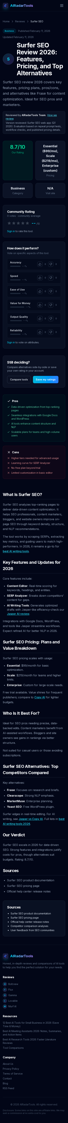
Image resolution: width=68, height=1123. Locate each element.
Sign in (11, 231)
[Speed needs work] (50, 277)
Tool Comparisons (13, 1047)
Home (6, 21)
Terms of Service (13, 1073)
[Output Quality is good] (40, 318)
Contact (7, 1078)
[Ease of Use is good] (40, 291)
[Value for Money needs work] (50, 305)
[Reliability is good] (40, 332)
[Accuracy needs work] (50, 264)
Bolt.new (11, 984)
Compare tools (19, 379)
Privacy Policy (11, 1068)
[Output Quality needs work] (50, 318)
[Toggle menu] (61, 5)
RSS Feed (8, 1088)
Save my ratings (46, 379)
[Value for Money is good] (40, 305)
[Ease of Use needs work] (50, 291)
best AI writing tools (16, 551)
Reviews (20, 21)
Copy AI (39, 697)
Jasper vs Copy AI (31, 819)
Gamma (10, 995)
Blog (5, 1083)
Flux (8, 989)
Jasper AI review (18, 614)
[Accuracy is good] (40, 264)
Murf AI (10, 1006)
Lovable (11, 1000)
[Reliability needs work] (50, 332)
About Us (8, 1063)
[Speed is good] (40, 277)
